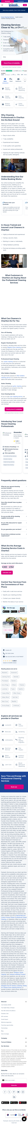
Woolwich (4, 672)
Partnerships (4, 1028)
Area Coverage (5, 1033)
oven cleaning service (16, 396)
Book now (14, 787)
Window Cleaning (7, 104)
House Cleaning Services (7, 17)
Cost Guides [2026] (6, 1004)
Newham (16, 676)
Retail (11, 81)
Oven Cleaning (21, 96)
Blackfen (14, 701)
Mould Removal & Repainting (22, 88)
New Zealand (20, 1114)
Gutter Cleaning (21, 104)
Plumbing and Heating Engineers (21, 740)
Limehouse (16, 705)
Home (5, 81)
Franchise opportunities (7, 1025)
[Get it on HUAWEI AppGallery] (23, 1102)
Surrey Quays (5, 705)
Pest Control (21, 725)
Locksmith (8, 725)
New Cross (5, 701)
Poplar (13, 689)
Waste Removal (7, 756)
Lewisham (5, 689)
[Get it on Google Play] (14, 611)
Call (25, 5)
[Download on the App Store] (6, 611)
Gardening (22, 731)
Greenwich (14, 672)
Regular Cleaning (7, 88)
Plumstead (5, 680)
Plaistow (22, 685)
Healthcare (18, 81)
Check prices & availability (14, 409)
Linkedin (14, 1097)
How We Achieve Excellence (8, 1010)
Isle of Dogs (5, 685)
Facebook (5, 1092)
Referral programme (6, 1022)
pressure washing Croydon (17, 974)
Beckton (14, 680)
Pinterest (14, 1092)
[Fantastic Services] (14, 5)
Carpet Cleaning (7, 96)
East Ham (15, 697)
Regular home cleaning (14, 347)
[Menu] (2, 5)
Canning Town (6, 676)
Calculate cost (7, 572)
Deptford (20, 689)
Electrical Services (7, 749)
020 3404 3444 (9, 653)
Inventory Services (21, 756)
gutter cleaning (17, 386)
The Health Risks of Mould (7, 1007)
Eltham (14, 685)
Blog (2, 1031)
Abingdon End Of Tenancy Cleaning (11, 985)
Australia (12, 1114)
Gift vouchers (4, 1016)
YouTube (18, 1092)
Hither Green (16, 693)
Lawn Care (8, 764)
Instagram (23, 1092)
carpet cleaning (8, 361)
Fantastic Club (4, 1013)
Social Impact (4, 1019)
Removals (8, 731)
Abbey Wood (5, 697)
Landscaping (9, 740)
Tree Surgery (21, 749)
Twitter (9, 1092)
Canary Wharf (6, 693)
